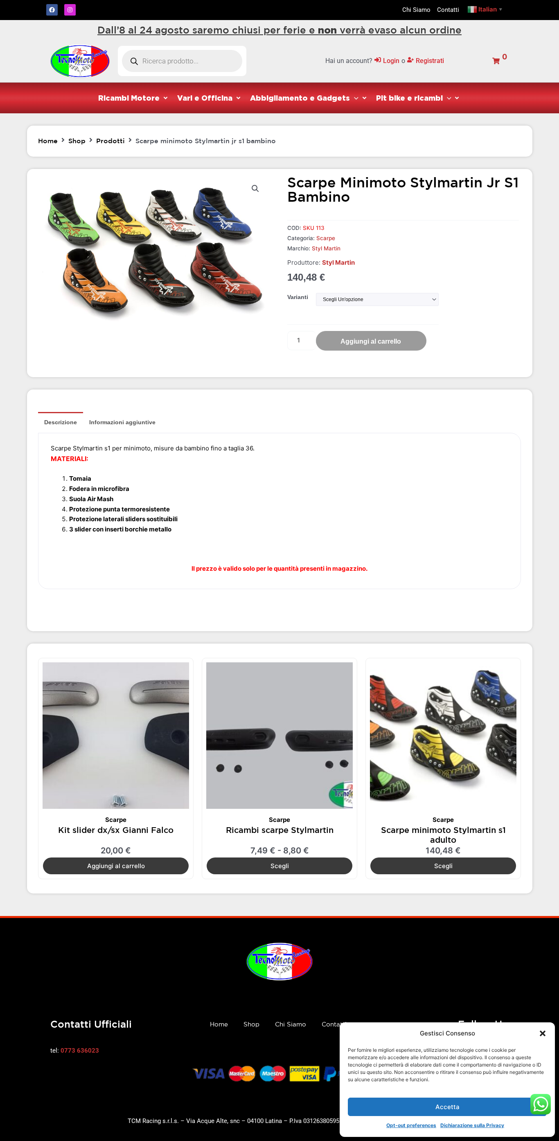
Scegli (279, 866)
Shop (77, 140)
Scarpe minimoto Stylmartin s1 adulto (443, 834)
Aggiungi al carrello (370, 341)
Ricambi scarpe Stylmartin (280, 830)
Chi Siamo (290, 1024)
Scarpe (325, 238)
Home (48, 140)
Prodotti (110, 140)
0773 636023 (80, 1050)
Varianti (297, 297)
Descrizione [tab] (60, 422)
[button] (543, 1033)
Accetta (447, 1107)
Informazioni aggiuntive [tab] (122, 422)
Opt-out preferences (411, 1125)
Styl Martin (326, 248)
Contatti (334, 1024)
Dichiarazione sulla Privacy (472, 1125)
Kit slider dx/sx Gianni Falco (116, 830)
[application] (354, 98)
